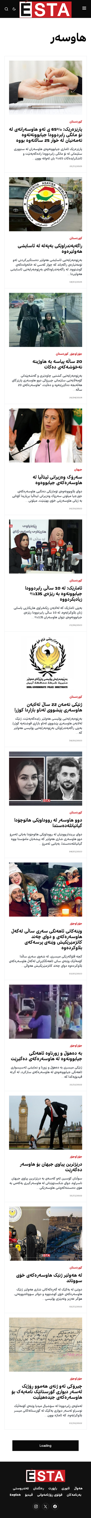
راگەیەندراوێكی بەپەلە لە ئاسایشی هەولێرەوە (50, 249)
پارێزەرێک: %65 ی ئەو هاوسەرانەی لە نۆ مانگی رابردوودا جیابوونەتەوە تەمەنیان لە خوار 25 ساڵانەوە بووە (45, 135)
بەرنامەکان (74, 1495)
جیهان (78, 470)
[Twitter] (45, 1506)
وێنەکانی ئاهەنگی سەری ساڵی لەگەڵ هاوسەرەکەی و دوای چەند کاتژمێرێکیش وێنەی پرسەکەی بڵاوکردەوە (46, 939)
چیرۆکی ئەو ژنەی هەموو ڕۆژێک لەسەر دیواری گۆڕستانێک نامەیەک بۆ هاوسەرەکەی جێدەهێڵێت (46, 1392)
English (15, 1495)
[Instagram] (36, 1506)
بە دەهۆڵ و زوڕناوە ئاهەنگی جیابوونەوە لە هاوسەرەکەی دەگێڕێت (46, 1056)
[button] (84, 9)
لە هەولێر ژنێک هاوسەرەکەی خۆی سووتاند (49, 1278)
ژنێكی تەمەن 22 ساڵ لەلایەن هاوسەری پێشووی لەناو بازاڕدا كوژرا (48, 708)
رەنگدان (38, 1488)
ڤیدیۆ (29, 1495)
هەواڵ (78, 1488)
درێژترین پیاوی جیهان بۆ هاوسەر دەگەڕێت (51, 1167)
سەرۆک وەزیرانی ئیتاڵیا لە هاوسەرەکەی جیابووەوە (57, 480)
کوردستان (76, 122)
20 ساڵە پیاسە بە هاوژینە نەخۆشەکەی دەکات (57, 365)
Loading (45, 1445)
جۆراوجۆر (76, 354)
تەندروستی (21, 1488)
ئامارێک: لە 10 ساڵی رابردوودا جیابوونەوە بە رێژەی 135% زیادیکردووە (53, 594)
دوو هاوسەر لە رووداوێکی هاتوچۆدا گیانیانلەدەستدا (48, 823)
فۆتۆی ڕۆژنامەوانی (49, 1495)
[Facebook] (55, 1506)
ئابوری (65, 1488)
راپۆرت (52, 1488)
